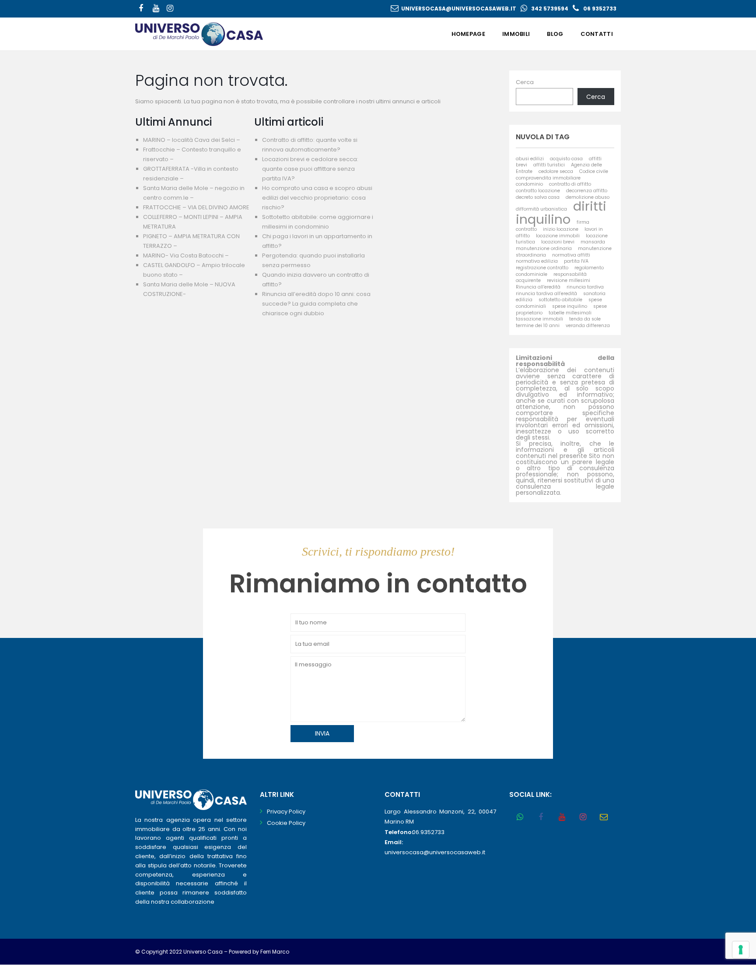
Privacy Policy (286, 811)
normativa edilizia (537, 261)
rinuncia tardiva (585, 287)
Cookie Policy (286, 823)
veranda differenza (588, 325)
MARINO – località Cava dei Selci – (191, 140)
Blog (555, 34)
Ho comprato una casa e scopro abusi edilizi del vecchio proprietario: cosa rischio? (317, 197)
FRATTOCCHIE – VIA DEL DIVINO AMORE (196, 207)
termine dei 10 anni (538, 325)
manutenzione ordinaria (544, 248)
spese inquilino (569, 306)
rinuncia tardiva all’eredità (546, 293)
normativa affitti (571, 255)
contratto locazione (538, 190)
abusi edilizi (530, 158)
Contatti (597, 34)
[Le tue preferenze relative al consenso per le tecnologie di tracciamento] (740, 949)
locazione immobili (558, 235)
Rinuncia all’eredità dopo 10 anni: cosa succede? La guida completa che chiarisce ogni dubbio (316, 303)
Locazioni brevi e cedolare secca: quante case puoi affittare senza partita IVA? (310, 169)
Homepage (468, 34)
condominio (529, 184)
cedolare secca (556, 171)
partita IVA (576, 261)
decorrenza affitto (586, 190)
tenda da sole (585, 319)
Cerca (525, 82)
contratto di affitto (570, 184)
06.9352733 (428, 832)
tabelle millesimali (570, 313)
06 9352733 (599, 8)
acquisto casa (566, 158)
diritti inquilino (561, 212)
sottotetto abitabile (560, 299)
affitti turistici (549, 165)
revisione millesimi (568, 280)
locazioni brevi (557, 242)
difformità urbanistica (541, 209)
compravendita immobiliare (548, 178)
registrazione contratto (542, 267)
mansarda (593, 242)
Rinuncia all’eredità (538, 287)
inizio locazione (560, 229)
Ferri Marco (274, 951)
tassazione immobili (539, 319)
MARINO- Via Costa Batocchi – (186, 255)
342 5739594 (549, 8)
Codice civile (593, 171)
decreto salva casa (538, 197)
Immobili (516, 34)
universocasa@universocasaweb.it (458, 8)
